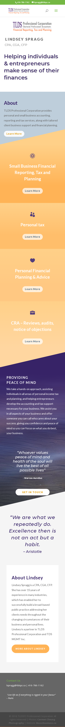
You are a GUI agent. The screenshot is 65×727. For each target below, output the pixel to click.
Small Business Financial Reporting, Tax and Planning (32, 172)
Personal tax (32, 224)
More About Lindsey (30, 648)
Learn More (14, 133)
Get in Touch (32, 492)
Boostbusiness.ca (46, 722)
